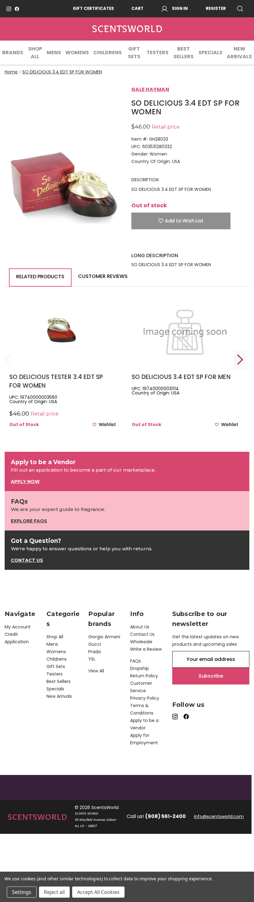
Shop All (35, 52)
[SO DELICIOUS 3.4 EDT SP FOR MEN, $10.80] (185, 330)
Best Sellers (183, 52)
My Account (18, 627)
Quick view (63, 340)
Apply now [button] (25, 481)
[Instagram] (9, 9)
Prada (94, 652)
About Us (139, 627)
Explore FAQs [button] (29, 521)
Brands (12, 52)
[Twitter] (167, 243)
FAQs (135, 661)
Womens (77, 52)
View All (96, 671)
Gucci (94, 644)
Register (216, 8)
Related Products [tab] (40, 276)
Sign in (180, 8)
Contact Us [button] (27, 560)
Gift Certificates (93, 8)
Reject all (54, 892)
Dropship (139, 668)
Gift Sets (134, 52)
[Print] (156, 243)
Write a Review (146, 649)
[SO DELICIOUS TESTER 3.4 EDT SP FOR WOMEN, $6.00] (62, 330)
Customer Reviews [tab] (103, 276)
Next (240, 359)
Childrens (107, 52)
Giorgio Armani (104, 637)
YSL (91, 659)
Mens (54, 52)
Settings (21, 892)
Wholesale (141, 642)
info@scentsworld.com (219, 816)
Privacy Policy (144, 698)
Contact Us (142, 634)
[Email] (145, 243)
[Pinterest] (178, 243)
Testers (158, 52)
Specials (210, 52)
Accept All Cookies (98, 892)
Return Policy (144, 676)
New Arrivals (239, 52)
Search (242, 9)
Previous (8, 359)
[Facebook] (17, 9)
